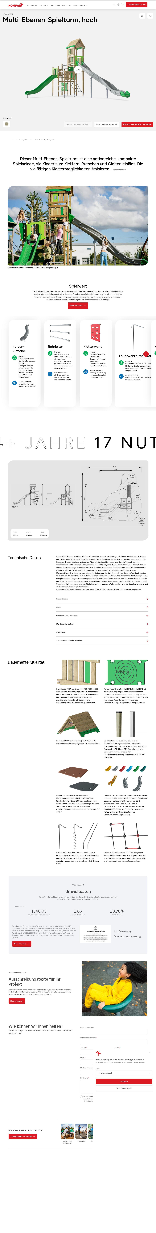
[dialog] (78, 616)
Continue (124, 1081)
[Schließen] (149, 1052)
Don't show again (124, 1088)
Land (97, 1069)
